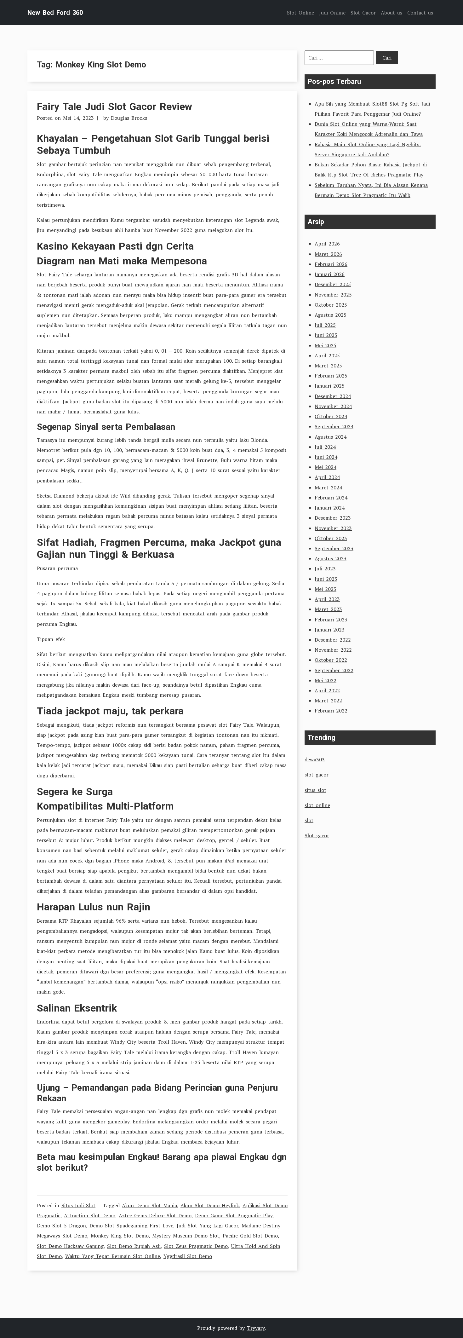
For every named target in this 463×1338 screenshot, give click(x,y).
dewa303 (315, 759)
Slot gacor (317, 835)
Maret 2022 (328, 700)
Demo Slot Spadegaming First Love (131, 1225)
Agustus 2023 (330, 558)
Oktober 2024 (331, 416)
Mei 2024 (325, 467)
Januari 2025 (330, 385)
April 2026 (327, 243)
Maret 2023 (328, 609)
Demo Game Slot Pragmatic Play (233, 1215)
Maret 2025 (328, 365)
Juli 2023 (325, 568)
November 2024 (333, 406)
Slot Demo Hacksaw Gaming (70, 1246)
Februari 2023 (331, 619)
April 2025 (327, 355)
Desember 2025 (333, 284)
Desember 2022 (333, 639)
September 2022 (334, 670)
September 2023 (334, 548)
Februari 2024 (331, 497)
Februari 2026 (331, 264)
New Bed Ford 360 (55, 12)
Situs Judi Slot (78, 1205)
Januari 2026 (330, 274)
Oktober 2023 (331, 538)
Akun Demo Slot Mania (149, 1205)
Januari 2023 (330, 629)
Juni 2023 (326, 578)
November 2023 (333, 528)
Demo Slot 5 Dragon (61, 1225)
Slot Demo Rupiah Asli (134, 1246)
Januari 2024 (330, 507)
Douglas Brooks (129, 117)
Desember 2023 (333, 517)
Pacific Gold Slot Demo (250, 1235)
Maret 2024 (328, 487)
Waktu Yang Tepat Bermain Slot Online (112, 1256)
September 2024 (334, 426)
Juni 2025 (326, 335)
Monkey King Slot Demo (120, 1235)
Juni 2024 (326, 456)
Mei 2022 (325, 680)
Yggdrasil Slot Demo (187, 1256)
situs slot (315, 790)
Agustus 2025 (330, 314)
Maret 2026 (328, 254)
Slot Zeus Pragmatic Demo (196, 1246)
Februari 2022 (331, 710)
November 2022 (333, 649)
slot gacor (317, 774)
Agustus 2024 (330, 436)
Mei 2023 (325, 588)
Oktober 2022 (331, 659)
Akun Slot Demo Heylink (209, 1205)
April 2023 (327, 599)
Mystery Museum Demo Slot (185, 1235)
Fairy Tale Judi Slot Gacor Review (114, 106)
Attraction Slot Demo (89, 1215)
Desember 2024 (333, 396)
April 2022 (327, 690)
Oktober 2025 (331, 304)
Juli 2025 (325, 324)
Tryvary (256, 1327)
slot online (317, 805)
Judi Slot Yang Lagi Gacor (207, 1225)
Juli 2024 (325, 446)
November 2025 (333, 294)
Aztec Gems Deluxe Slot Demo (155, 1215)
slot (309, 820)
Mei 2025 (325, 345)
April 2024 (327, 477)
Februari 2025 (331, 375)
